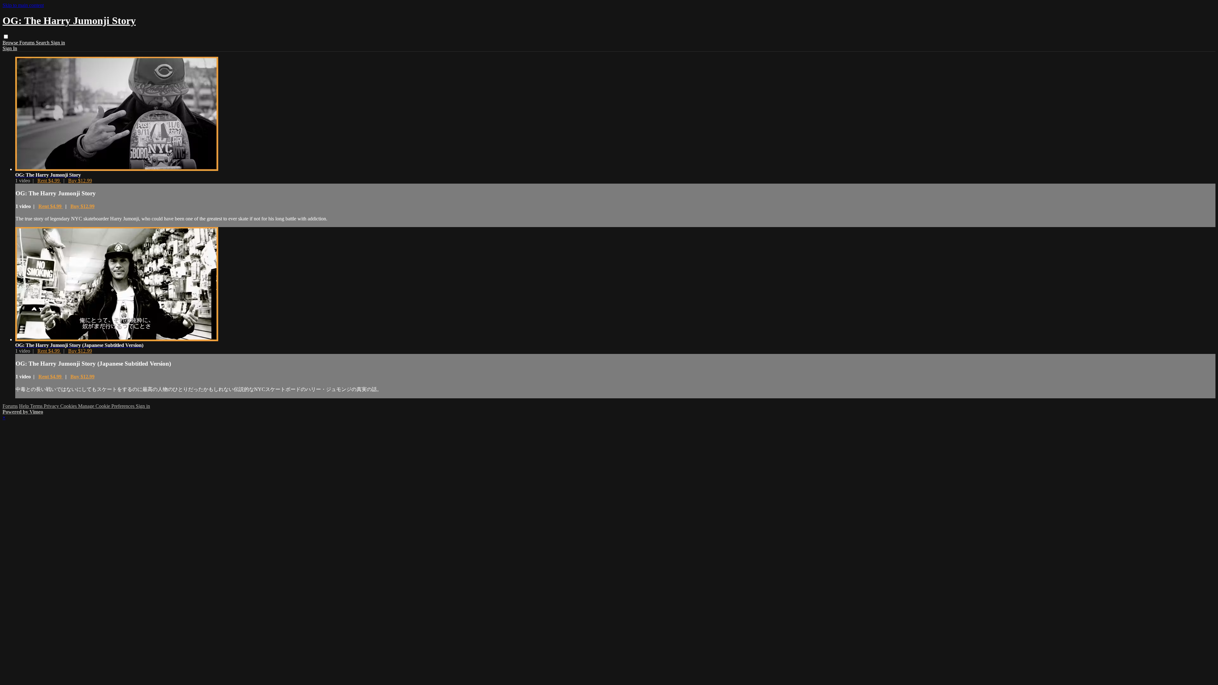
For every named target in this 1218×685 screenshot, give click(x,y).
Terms (37, 406)
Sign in (58, 42)
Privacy (52, 406)
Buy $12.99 (80, 180)
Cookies (69, 406)
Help (24, 406)
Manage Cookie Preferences (107, 406)
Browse (11, 42)
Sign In (10, 48)
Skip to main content (23, 5)
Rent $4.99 (49, 180)
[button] (6, 37)
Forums (27, 42)
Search (43, 42)
